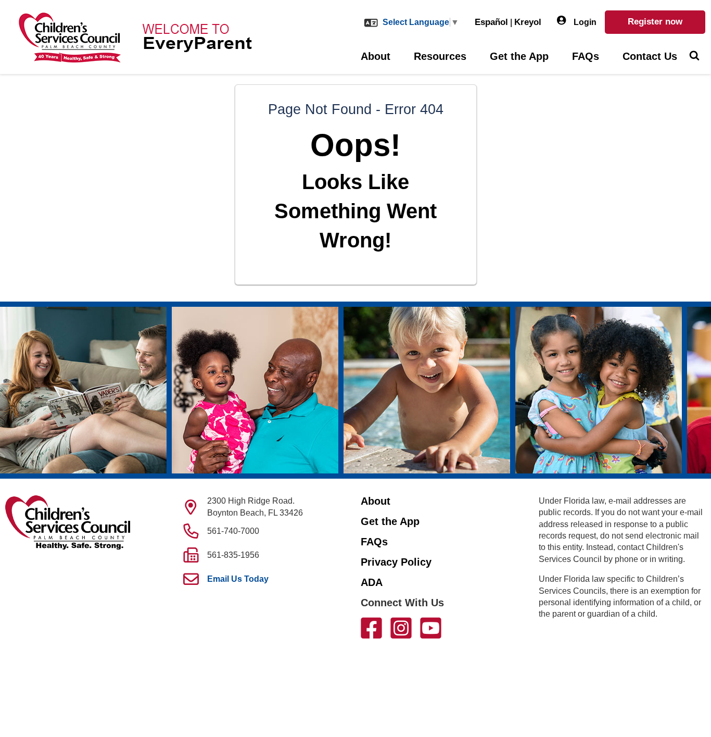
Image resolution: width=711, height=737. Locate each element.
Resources (440, 56)
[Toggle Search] (694, 57)
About (375, 56)
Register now (655, 22)
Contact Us (650, 56)
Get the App (519, 56)
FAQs (585, 56)
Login (584, 22)
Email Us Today (238, 578)
